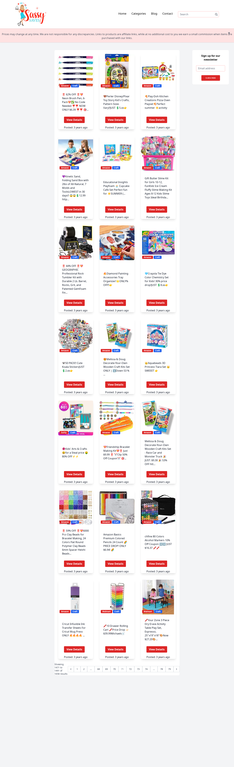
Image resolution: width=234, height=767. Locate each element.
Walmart (106, 611)
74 (146, 669)
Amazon (65, 85)
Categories (138, 13)
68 (98, 669)
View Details (74, 120)
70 (114, 669)
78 (161, 669)
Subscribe (211, 78)
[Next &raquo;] (177, 669)
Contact (167, 13)
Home (122, 13)
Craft (75, 85)
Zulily (64, 432)
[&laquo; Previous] (71, 669)
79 (169, 669)
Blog (154, 13)
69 (106, 669)
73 (138, 669)
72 (130, 669)
